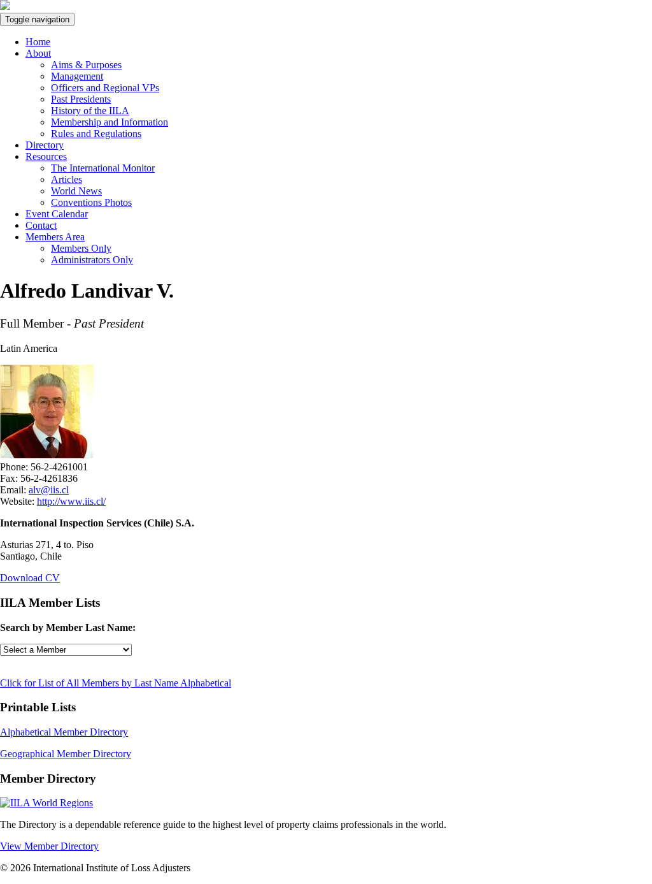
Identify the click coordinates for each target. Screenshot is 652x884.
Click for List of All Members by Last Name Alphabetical (115, 682)
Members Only (81, 248)
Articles (66, 179)
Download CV (30, 577)
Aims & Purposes (86, 64)
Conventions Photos (91, 202)
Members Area (55, 236)
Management (77, 76)
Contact (41, 225)
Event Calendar (56, 213)
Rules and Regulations (96, 133)
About (38, 53)
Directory (44, 145)
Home (37, 41)
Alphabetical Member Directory (64, 732)
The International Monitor (103, 168)
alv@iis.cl (49, 489)
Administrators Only (92, 259)
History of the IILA (90, 110)
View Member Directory (49, 846)
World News (76, 190)
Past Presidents (81, 99)
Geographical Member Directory (65, 753)
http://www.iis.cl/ (71, 501)
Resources (46, 156)
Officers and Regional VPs (105, 87)
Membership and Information (109, 122)
